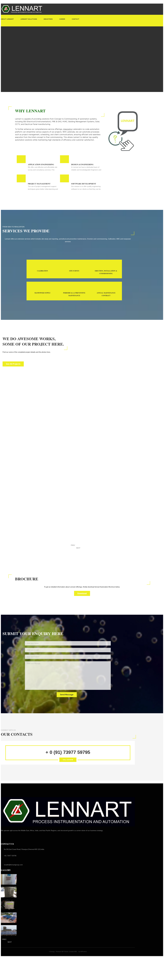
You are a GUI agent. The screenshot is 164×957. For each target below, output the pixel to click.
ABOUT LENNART (7, 19)
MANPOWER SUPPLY (42, 293)
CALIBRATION (42, 271)
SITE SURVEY (74, 271)
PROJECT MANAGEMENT (39, 183)
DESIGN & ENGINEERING (82, 164)
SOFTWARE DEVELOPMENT (83, 183)
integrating (67, 129)
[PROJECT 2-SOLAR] (9, 917)
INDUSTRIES (48, 19)
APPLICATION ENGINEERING (41, 164)
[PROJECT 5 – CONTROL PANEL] (9, 879)
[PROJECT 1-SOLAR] (9, 930)
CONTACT (75, 19)
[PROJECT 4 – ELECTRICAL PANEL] (9, 892)
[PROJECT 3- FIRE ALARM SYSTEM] (9, 905)
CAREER (62, 19)
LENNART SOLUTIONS (29, 19)
